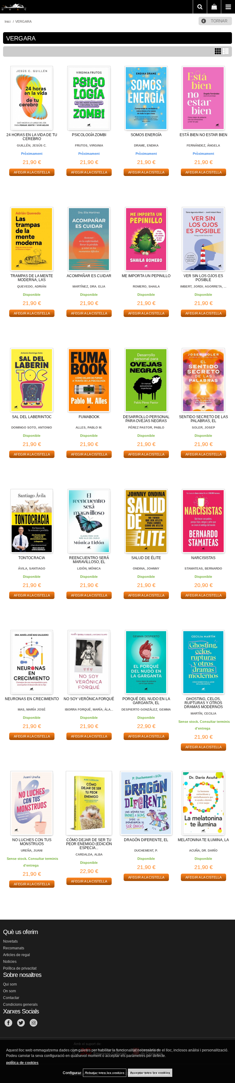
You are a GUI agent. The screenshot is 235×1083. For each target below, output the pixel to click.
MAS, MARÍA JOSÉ (32, 709)
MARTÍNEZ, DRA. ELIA (89, 286)
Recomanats (13, 948)
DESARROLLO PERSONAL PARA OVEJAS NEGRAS (146, 419)
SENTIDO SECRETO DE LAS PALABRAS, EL (203, 419)
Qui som (10, 984)
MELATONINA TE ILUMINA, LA (203, 840)
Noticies (10, 961)
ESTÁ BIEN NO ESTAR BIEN (203, 135)
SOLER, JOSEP (203, 427)
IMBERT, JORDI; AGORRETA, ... (203, 286)
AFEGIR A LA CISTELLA (32, 172)
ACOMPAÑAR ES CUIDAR (89, 276)
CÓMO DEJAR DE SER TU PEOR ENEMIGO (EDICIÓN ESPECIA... (89, 844)
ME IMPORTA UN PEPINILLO (146, 276)
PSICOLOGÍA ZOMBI (89, 135)
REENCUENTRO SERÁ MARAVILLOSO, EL (89, 560)
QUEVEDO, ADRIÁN (31, 286)
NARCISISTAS (203, 558)
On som (9, 991)
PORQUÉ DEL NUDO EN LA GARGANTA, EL (146, 701)
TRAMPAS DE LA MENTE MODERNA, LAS (31, 278)
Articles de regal (16, 955)
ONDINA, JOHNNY (146, 568)
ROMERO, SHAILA (146, 286)
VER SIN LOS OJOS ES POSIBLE (203, 278)
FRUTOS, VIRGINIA (89, 145)
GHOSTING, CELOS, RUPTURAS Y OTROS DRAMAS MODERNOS (203, 703)
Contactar (11, 998)
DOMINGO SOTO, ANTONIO (31, 427)
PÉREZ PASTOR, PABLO (146, 427)
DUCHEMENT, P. (146, 850)
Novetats (10, 941)
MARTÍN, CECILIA (203, 713)
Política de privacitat (19, 968)
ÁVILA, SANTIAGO (31, 568)
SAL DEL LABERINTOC (32, 417)
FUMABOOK (89, 417)
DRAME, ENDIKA (146, 145)
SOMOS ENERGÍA (146, 135)
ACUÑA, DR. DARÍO (203, 850)
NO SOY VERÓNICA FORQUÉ (89, 699)
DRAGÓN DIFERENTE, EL (146, 840)
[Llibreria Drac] (14, 8)
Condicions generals (20, 1004)
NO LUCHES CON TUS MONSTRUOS (31, 842)
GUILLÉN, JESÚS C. (32, 145)
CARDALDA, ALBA (89, 854)
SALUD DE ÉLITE (146, 558)
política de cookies (22, 1063)
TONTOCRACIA (31, 558)
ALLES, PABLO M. (89, 427)
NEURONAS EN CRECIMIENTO (32, 699)
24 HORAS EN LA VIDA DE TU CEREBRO (31, 137)
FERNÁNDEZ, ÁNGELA (203, 145)
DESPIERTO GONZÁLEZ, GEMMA (146, 709)
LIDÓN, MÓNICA (89, 568)
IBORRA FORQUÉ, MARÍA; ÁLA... (89, 709)
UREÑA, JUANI (32, 850)
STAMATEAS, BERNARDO (203, 568)
